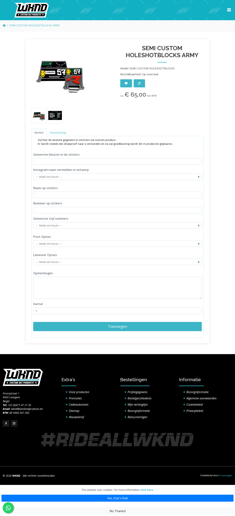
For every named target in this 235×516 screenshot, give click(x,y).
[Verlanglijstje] (126, 83)
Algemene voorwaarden (201, 398)
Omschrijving (58, 132)
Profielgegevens (137, 392)
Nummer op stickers (47, 203)
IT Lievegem (225, 475)
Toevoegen (117, 326)
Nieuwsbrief (76, 417)
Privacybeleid (194, 411)
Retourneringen (137, 417)
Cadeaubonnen (78, 404)
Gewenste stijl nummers (50, 219)
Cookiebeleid (194, 404)
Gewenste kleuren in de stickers (56, 155)
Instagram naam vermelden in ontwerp (61, 170)
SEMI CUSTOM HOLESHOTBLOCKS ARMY (35, 25)
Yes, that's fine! (117, 498)
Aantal (38, 304)
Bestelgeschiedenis (139, 398)
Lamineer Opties (45, 255)
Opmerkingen (43, 273)
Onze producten (79, 392)
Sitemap (74, 411)
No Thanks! (118, 511)
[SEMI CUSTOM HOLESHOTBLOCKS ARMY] (60, 74)
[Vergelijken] (139, 83)
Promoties (75, 398)
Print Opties (42, 237)
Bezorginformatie (139, 411)
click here (146, 490)
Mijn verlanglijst (138, 404)
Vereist (39, 132)
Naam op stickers (45, 188)
